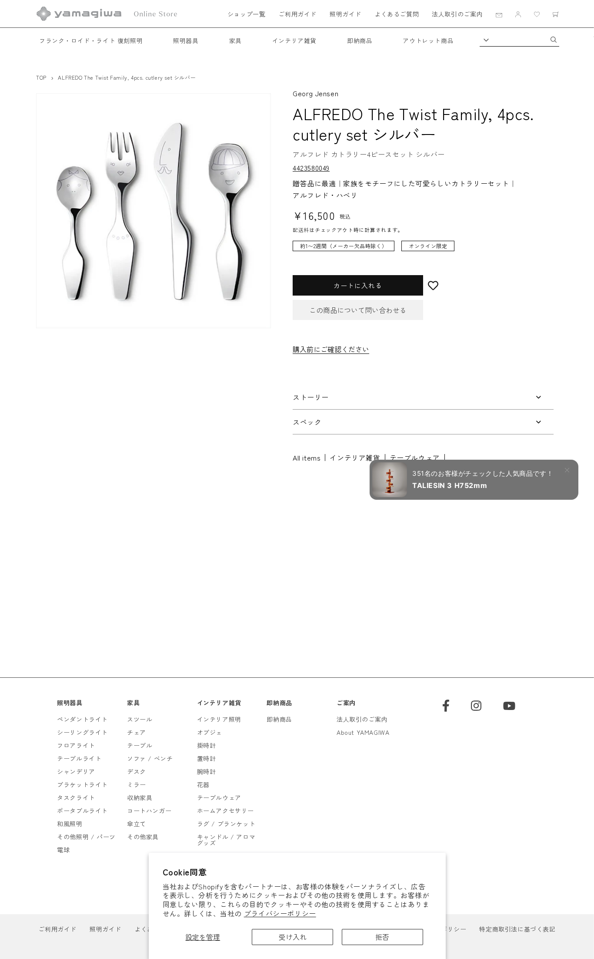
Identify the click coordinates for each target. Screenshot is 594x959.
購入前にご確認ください (331, 349)
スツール (139, 719)
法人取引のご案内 (457, 14)
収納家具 (139, 797)
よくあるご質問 (396, 14)
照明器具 (185, 40)
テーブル (139, 745)
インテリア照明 (219, 719)
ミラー (136, 784)
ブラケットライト (82, 784)
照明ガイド (345, 14)
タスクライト (76, 797)
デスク (136, 771)
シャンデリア (76, 771)
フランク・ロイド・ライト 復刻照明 (91, 40)
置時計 (206, 758)
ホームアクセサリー (225, 810)
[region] (417, 250)
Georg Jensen (315, 93)
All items (306, 457)
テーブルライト (79, 758)
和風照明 (69, 823)
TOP (41, 77)
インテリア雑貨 (294, 40)
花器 (203, 784)
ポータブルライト (82, 810)
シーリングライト (82, 732)
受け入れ (293, 937)
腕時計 (206, 771)
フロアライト (76, 745)
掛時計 (206, 745)
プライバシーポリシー (280, 913)
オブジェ (209, 732)
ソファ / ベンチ (150, 758)
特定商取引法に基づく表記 (517, 929)
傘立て (136, 823)
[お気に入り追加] (488, 285)
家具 (235, 40)
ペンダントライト (82, 719)
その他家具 (143, 836)
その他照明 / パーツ (86, 836)
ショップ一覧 (246, 14)
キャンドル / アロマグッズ (226, 839)
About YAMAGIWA (363, 732)
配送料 (301, 229)
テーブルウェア (415, 457)
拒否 (382, 937)
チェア (136, 732)
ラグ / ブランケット (226, 823)
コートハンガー (149, 810)
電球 (63, 849)
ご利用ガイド (297, 14)
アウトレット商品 (428, 40)
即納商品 (359, 40)
